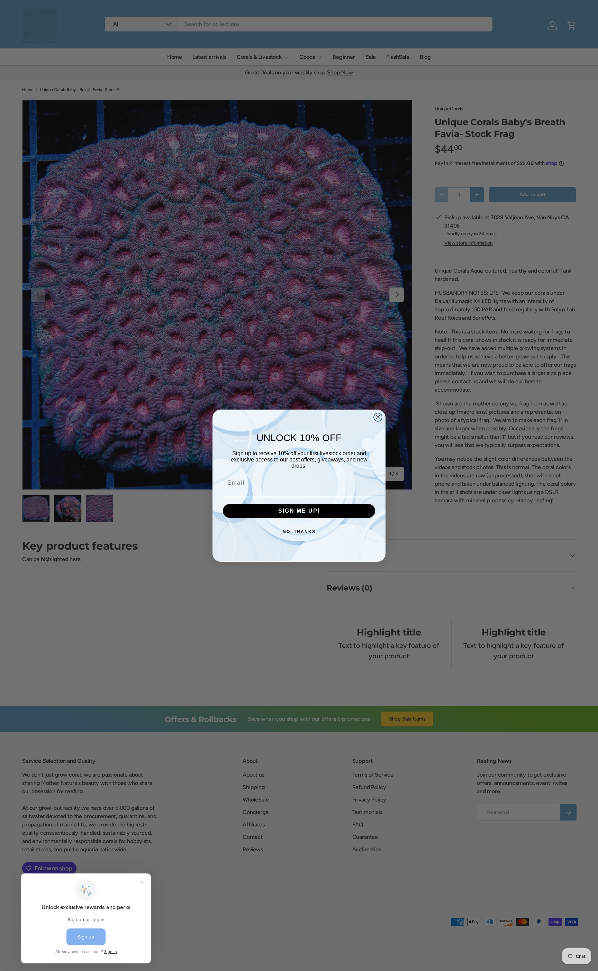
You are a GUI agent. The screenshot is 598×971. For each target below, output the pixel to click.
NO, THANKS (299, 531)
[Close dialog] (378, 417)
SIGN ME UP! (299, 511)
